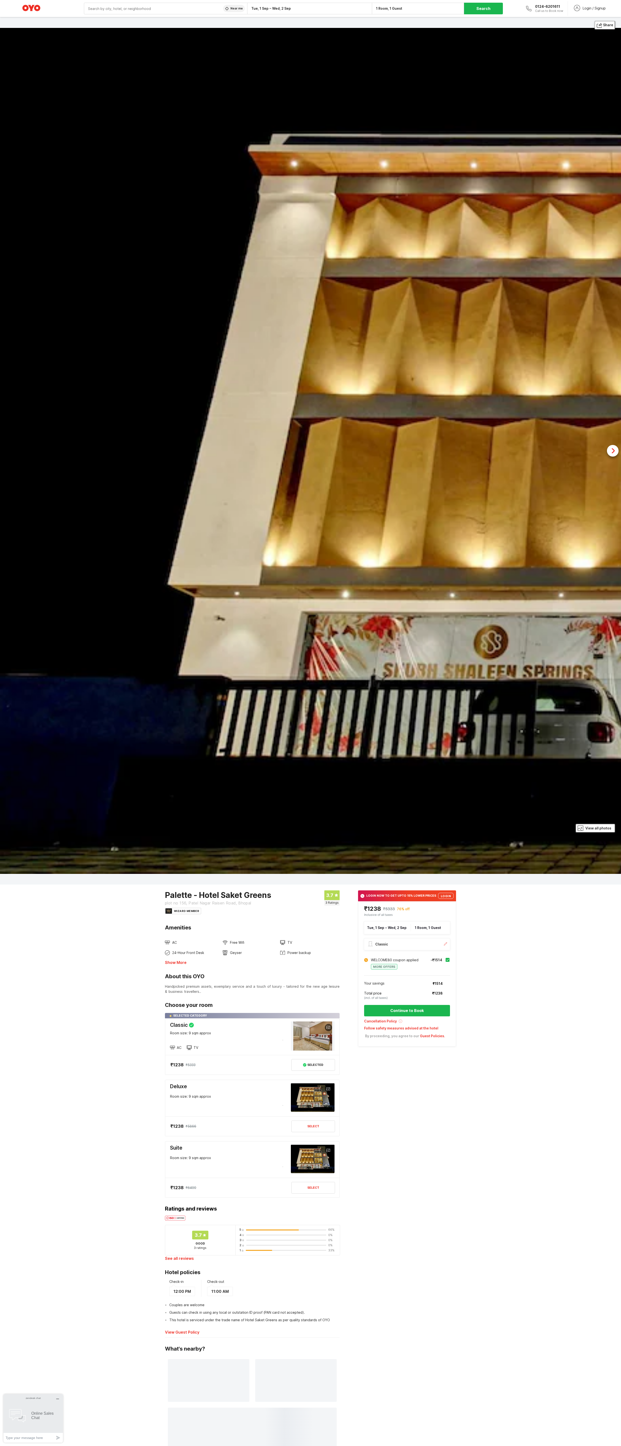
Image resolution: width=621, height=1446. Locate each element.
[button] (407, 1022)
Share (608, 25)
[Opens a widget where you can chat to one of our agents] (33, 1418)
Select (313, 1126)
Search (483, 8)
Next (613, 451)
